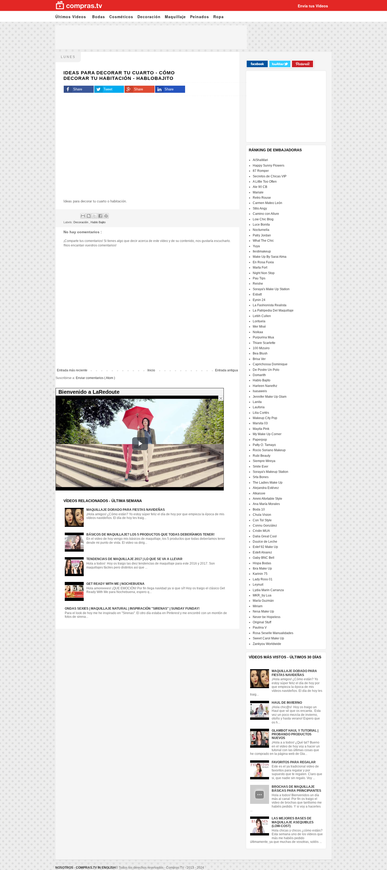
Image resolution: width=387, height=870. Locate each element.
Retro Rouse (262, 198)
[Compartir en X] (94, 215)
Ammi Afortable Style (267, 498)
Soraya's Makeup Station (270, 472)
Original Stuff (262, 622)
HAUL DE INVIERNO (287, 702)
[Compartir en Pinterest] (106, 215)
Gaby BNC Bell (263, 558)
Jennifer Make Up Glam (269, 396)
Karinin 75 (260, 574)
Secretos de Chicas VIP (269, 176)
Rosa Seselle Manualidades (273, 633)
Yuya (256, 246)
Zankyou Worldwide (267, 644)
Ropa (218, 16)
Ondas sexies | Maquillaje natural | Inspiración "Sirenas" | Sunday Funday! (132, 608)
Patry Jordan (262, 235)
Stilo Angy (260, 208)
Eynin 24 (259, 300)
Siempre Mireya (264, 461)
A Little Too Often (265, 181)
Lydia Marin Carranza (268, 590)
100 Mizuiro (261, 348)
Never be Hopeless (266, 617)
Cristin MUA (261, 531)
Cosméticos (121, 16)
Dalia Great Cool (265, 536)
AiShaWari (260, 160)
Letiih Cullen (262, 316)
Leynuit (258, 584)
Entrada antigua (226, 370)
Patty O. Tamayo (264, 445)
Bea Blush (260, 353)
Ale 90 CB (260, 187)
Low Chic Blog (263, 219)
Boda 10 (259, 509)
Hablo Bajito (98, 222)
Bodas (98, 16)
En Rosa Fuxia (263, 262)
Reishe (258, 283)
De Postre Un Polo (266, 370)
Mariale (258, 192)
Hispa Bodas (262, 563)
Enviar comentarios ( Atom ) (95, 378)
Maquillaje (175, 16)
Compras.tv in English (96, 867)
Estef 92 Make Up (265, 547)
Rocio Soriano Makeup (269, 450)
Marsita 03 (260, 423)
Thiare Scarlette (264, 343)
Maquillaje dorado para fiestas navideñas (125, 510)
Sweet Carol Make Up (268, 638)
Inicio (151, 370)
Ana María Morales (266, 504)
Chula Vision (262, 515)
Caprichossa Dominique (270, 364)
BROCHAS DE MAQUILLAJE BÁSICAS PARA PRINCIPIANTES (296, 788)
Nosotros (64, 867)
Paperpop (260, 439)
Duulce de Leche (265, 541)
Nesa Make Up (263, 611)
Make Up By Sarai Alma (269, 257)
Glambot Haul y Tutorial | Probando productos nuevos (295, 734)
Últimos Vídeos (70, 16)
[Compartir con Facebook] (100, 215)
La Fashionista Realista (269, 305)
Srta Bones (261, 477)
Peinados (199, 16)
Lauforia (259, 407)
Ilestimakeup (262, 251)
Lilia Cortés (261, 413)
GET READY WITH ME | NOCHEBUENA (115, 584)
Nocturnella (261, 230)
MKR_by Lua (262, 595)
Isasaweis (260, 391)
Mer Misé (259, 326)
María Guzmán (263, 600)
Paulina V (260, 627)
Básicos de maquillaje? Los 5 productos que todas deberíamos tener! (150, 534)
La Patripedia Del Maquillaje (273, 310)
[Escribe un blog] (88, 215)
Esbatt (257, 294)
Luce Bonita (261, 224)
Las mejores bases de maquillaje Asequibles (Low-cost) (293, 822)
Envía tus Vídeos (313, 5)
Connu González (265, 525)
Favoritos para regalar (294, 762)
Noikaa (258, 332)
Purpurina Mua (263, 337)
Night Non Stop (264, 273)
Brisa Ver (259, 359)
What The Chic (263, 240)
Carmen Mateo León (267, 203)
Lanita (257, 402)
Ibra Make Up (262, 568)
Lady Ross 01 (262, 579)
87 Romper (261, 171)
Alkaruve (259, 493)
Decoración (149, 16)
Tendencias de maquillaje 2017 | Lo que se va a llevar (134, 559)
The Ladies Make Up (267, 482)
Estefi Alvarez (262, 552)
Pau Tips (259, 278)
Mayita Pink (261, 429)
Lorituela (259, 321)
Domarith (259, 375)
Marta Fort (260, 267)
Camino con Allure (266, 214)
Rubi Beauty (261, 456)
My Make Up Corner (267, 434)
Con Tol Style (262, 520)
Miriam (257, 606)
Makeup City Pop (265, 418)
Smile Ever (260, 466)
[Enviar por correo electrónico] (83, 215)
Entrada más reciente (72, 370)
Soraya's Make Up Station (271, 289)
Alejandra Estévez (266, 488)
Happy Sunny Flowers (268, 165)
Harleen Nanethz (265, 386)
